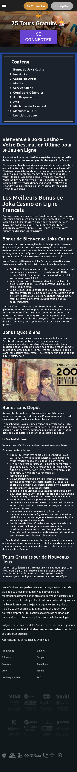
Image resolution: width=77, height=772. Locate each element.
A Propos (7, 657)
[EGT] (62, 728)
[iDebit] (46, 709)
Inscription (20, 74)
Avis (16, 101)
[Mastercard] (30, 696)
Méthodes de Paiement (29, 106)
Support (41, 657)
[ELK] (14, 735)
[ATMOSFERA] (62, 722)
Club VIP (41, 651)
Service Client (23, 88)
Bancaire (6, 664)
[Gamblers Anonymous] (12, 755)
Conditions (42, 664)
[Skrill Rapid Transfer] (14, 703)
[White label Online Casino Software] (32, 755)
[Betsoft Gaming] (46, 728)
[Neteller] (30, 703)
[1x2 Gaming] (30, 722)
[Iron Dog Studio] (14, 722)
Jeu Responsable (25, 97)
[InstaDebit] (30, 709)
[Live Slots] (14, 728)
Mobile (18, 83)
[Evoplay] (46, 735)
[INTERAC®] (62, 709)
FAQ (39, 677)
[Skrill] (62, 696)
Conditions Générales (28, 92)
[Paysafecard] (46, 703)
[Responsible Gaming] (4, 755)
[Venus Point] (62, 703)
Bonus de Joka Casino (28, 69)
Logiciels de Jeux (25, 115)
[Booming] (30, 728)
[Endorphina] (30, 735)
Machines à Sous (24, 111)
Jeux (4, 670)
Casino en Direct (24, 78)
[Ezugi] (62, 735)
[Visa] (14, 696)
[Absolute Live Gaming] (46, 722)
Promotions (8, 651)
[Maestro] (46, 696)
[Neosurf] (14, 709)
